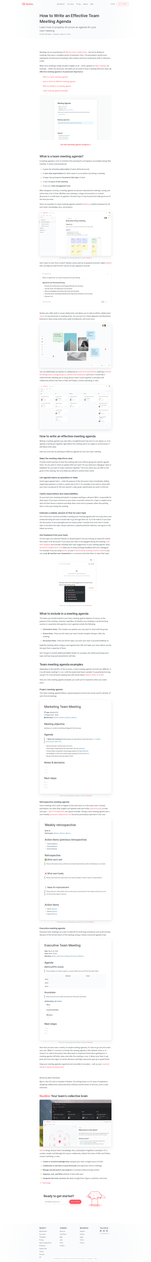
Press (61, 1243)
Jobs (61, 1240)
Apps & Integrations (45, 1243)
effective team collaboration (76, 52)
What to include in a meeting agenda (57, 86)
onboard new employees (76, 374)
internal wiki (78, 550)
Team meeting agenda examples (55, 90)
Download (42, 1246)
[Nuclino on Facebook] (100, 1231)
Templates (42, 1237)
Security (41, 1254)
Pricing (78, 4)
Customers (63, 1234)
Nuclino (86, 204)
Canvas (41, 1252)
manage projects (59, 374)
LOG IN (113, 4)
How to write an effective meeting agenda (59, 81)
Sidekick (108, 263)
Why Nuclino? (61, 4)
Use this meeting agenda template (74, 144)
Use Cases (70, 4)
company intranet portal (54, 1067)
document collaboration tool (61, 814)
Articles (82, 1234)
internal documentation (87, 371)
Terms (82, 1240)
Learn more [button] (90, 1258)
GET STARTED (123, 4)
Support (85, 4)
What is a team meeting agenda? (55, 77)
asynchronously (95, 808)
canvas (42, 316)
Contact (62, 1246)
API (40, 1257)
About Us (62, 1231)
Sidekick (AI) (43, 1249)
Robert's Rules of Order (94, 675)
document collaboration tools (51, 547)
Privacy (82, 1243)
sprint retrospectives (57, 811)
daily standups (100, 66)
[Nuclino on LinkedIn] (106, 1231)
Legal (81, 1237)
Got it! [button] (95, 1258)
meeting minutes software (96, 550)
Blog (91, 4)
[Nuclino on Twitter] (103, 1231)
